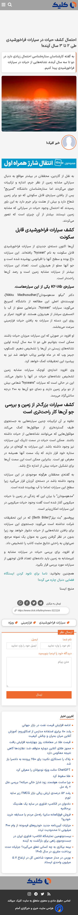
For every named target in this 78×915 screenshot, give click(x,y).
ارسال (39, 695)
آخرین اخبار (66, 716)
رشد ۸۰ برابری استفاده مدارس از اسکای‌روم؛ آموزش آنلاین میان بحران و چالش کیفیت (39, 733)
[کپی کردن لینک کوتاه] (39, 610)
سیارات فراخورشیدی (52, 622)
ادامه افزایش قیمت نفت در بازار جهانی (46, 725)
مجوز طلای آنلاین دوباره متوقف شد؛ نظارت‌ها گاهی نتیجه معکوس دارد (39, 750)
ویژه (11, 622)
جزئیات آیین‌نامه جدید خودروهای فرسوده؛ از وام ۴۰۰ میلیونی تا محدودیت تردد (38, 827)
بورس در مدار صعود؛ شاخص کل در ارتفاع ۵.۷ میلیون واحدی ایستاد (41, 860)
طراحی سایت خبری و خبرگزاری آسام (34, 908)
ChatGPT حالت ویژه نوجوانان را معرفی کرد (43, 770)
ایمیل (34, 639)
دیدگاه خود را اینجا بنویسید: (55, 653)
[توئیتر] (34, 604)
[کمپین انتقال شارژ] (39, 163)
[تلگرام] (41, 604)
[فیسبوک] (27, 604)
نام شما (67, 639)
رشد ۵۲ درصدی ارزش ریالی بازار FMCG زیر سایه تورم (40, 795)
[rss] (48, 894)
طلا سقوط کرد (61, 776)
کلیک (19, 901)
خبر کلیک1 (53, 143)
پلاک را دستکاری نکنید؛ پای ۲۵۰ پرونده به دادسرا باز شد (38, 761)
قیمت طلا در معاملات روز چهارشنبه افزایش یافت (39, 742)
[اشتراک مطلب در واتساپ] (20, 603)
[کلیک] (64, 5)
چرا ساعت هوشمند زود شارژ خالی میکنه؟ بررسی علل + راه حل (38, 784)
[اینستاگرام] (29, 894)
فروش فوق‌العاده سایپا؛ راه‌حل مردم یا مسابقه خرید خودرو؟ (39, 817)
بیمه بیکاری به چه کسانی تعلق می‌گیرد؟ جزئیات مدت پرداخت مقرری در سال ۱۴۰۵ (38, 849)
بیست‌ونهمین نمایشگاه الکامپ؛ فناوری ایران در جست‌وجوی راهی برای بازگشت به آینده (42, 838)
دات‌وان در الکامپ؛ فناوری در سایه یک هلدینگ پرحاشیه (42, 806)
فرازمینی (27, 622)
